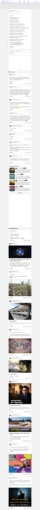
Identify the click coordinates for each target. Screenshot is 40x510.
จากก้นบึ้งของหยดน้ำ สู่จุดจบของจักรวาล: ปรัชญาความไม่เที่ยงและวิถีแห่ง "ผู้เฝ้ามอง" (19, 260)
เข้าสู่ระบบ (36, 1)
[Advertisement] (20, 6)
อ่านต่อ (26, 266)
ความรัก (11, 46)
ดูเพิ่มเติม (26, 94)
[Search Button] (5, 1)
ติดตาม (16, 10)
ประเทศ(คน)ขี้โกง (12, 321)
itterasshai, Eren (13, 374)
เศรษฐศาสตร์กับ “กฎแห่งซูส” (14, 405)
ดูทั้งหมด (20, 192)
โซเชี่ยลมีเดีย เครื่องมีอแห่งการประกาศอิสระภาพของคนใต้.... (19, 434)
